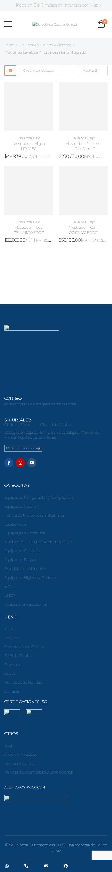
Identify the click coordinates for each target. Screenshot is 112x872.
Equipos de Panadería (23, 559)
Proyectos (12, 664)
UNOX (9, 595)
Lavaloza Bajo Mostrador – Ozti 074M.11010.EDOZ (29, 227)
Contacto (12, 691)
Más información (20, 448)
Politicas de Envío (19, 763)
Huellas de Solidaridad (23, 682)
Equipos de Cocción (21, 506)
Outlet (9, 673)
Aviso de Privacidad (21, 754)
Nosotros (12, 637)
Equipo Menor (16, 524)
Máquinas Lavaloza (21, 52)
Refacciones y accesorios (25, 604)
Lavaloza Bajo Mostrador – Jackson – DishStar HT (83, 143)
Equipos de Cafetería (22, 550)
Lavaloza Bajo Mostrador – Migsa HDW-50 (29, 143)
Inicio (9, 45)
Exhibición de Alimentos (25, 568)
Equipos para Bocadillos (24, 533)
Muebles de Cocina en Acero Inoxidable (38, 541)
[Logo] (54, 24)
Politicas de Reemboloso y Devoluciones (38, 772)
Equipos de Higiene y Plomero (45, 45)
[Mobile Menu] (8, 24)
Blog (8, 745)
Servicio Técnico (18, 655)
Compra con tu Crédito (24, 646)
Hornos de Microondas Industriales (34, 515)
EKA (8, 586)
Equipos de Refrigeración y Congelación (38, 497)
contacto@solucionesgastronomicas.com (40, 404)
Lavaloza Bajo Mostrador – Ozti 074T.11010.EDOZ (83, 227)
